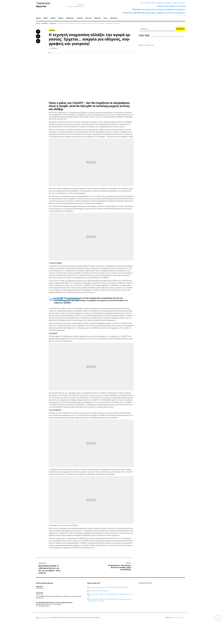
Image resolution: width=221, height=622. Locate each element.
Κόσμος (60, 18)
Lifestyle (80, 18)
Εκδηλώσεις (70, 18)
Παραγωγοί (168, 3)
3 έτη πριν (54, 48)
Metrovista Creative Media (178, 617)
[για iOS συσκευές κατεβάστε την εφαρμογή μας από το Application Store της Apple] (110, 596)
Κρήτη (46, 18)
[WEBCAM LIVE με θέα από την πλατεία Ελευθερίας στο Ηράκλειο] (158, 9)
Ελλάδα (52, 18)
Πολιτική (88, 18)
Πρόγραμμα (160, 3)
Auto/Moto (113, 18)
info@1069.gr (40, 594)
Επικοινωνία (181, 3)
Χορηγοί (174, 3)
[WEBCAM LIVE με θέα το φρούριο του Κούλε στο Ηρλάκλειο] (161, 13)
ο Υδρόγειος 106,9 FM (150, 3)
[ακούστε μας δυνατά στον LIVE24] (171, 6)
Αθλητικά (97, 18)
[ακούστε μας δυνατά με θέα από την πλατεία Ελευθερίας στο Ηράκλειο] (108, 587)
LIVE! (142, 3)
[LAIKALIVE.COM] (129, 13)
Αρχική (38, 18)
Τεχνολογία (52, 23)
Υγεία (105, 18)
